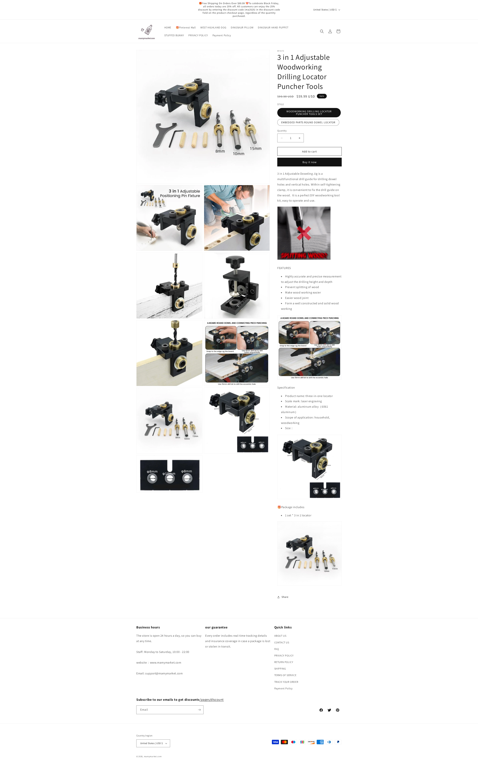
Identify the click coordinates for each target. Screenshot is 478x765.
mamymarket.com (153, 756)
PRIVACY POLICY (284, 655)
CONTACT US (281, 642)
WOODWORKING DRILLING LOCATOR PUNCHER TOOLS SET (309, 113)
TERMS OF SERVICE (285, 675)
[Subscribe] (199, 709)
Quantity (282, 130)
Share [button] (285, 597)
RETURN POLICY (283, 662)
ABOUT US (280, 635)
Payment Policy (283, 688)
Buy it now (309, 162)
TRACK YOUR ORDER (286, 682)
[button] (322, 31)
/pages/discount (212, 699)
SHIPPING (280, 668)
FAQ (276, 649)
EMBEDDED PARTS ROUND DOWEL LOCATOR (308, 122)
